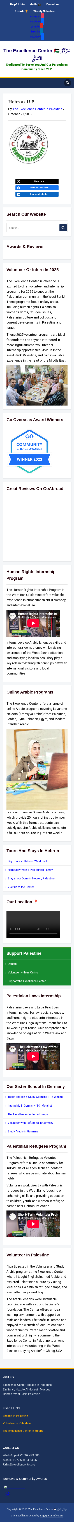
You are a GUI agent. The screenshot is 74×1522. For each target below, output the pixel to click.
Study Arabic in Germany (23, 1131)
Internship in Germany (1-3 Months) (30, 1105)
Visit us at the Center (21, 887)
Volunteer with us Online (23, 972)
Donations (52, 4)
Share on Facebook (38, 188)
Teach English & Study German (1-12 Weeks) (36, 1097)
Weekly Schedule (44, 11)
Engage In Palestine (16, 1416)
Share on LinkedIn (39, 194)
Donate (12, 964)
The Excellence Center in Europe (28, 1114)
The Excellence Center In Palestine (37, 109)
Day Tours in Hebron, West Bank (28, 861)
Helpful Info (17, 4)
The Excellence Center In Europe (23, 1430)
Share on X (39, 181)
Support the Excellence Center (27, 981)
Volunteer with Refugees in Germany (30, 1123)
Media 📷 (35, 4)
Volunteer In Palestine (17, 1423)
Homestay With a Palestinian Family (30, 870)
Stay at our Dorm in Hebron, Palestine (31, 878)
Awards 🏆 (21, 11)
